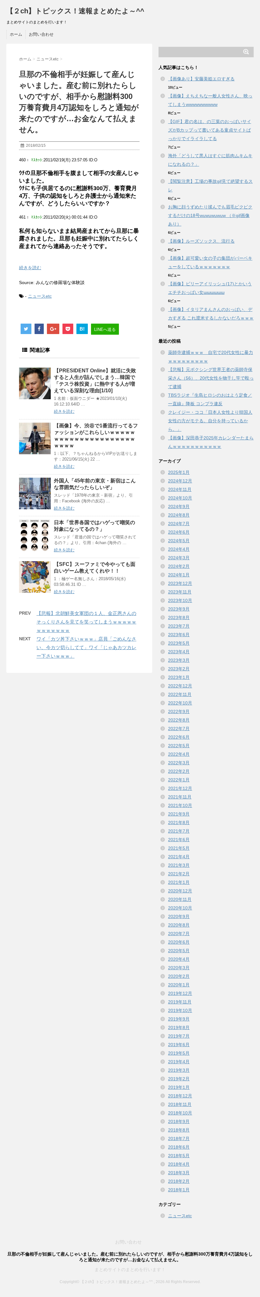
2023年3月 (179, 660)
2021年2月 (179, 873)
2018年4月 (179, 1164)
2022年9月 (179, 711)
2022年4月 (179, 754)
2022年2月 (179, 771)
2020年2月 (179, 976)
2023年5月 (179, 643)
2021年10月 (180, 805)
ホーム (16, 34)
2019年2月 (179, 1078)
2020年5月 (179, 950)
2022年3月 (179, 762)
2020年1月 (179, 984)
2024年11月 (180, 489)
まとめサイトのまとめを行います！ (130, 1269)
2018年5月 (179, 1155)
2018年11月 (180, 1104)
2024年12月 (180, 480)
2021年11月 (180, 796)
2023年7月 (179, 626)
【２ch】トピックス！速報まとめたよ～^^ (75, 11)
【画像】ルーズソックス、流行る (201, 241)
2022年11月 (180, 694)
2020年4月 (179, 959)
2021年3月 (179, 865)
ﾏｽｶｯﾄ (36, 160)
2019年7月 (179, 1036)
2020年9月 (179, 916)
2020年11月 (180, 899)
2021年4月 (179, 856)
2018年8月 (179, 1130)
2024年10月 (180, 497)
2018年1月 (179, 1189)
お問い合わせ (41, 34)
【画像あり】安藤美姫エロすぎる (201, 78)
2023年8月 (179, 617)
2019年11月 (180, 1001)
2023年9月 (179, 608)
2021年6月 (179, 839)
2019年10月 (180, 1010)
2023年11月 (180, 591)
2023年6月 (179, 634)
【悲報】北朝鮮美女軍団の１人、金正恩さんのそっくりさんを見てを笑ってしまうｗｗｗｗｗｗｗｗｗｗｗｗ (86, 622)
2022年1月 (179, 779)
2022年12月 (180, 685)
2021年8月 (179, 822)
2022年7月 (179, 728)
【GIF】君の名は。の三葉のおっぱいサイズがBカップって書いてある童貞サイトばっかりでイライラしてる (209, 130)
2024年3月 (179, 557)
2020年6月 (179, 942)
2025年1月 (179, 472)
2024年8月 (179, 515)
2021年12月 (180, 788)
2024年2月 (179, 566)
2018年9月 (179, 1121)
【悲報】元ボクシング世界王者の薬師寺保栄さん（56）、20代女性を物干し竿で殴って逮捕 (211, 378)
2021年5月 (179, 848)
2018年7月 (179, 1138)
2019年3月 (179, 1070)
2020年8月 (179, 925)
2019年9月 (179, 1018)
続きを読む (30, 267)
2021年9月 (179, 813)
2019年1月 (179, 1087)
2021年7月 (179, 831)
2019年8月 (179, 1027)
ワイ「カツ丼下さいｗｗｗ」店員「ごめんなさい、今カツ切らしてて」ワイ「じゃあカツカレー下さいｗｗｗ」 (86, 647)
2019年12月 (180, 993)
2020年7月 (179, 933)
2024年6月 (179, 532)
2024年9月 (179, 506)
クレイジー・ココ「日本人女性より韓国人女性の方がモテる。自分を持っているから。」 (210, 421)
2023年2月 (179, 668)
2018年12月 (180, 1095)
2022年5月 (179, 745)
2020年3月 (179, 967)
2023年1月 (179, 677)
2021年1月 (179, 882)
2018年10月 (180, 1112)
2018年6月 (179, 1147)
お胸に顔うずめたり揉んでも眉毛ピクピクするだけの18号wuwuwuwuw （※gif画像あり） (210, 215)
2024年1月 (179, 574)
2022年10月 (180, 702)
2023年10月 (180, 600)
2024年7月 (179, 523)
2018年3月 (179, 1172)
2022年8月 (179, 720)
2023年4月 (179, 651)
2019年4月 (179, 1061)
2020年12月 (180, 890)
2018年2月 (179, 1181)
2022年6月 (179, 737)
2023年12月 (180, 583)
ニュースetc (40, 296)
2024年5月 (179, 540)
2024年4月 (179, 549)
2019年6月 (179, 1044)
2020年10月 (180, 907)
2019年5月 (179, 1053)
